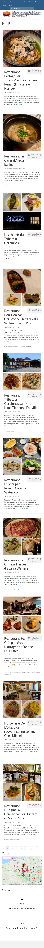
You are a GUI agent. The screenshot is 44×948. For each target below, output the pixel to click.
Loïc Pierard (16, 839)
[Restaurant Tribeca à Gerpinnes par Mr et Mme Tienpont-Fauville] (22, 372)
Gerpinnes (7, 431)
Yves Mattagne (7, 674)
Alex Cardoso (8, 185)
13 (31, 848)
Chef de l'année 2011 (14, 346)
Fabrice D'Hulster (14, 672)
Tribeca (12, 431)
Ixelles (22, 185)
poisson (28, 672)
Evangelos (7, 589)
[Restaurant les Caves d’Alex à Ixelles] (22, 133)
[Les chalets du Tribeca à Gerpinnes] (22, 211)
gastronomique (21, 672)
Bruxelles (7, 672)
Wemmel (31, 589)
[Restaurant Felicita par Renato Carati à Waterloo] (22, 456)
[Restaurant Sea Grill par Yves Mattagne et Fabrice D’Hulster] (22, 615)
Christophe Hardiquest (25, 346)
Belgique (15, 168)
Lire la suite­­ (18, 104)
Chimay (11, 839)
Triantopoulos (25, 589)
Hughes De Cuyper (16, 185)
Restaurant (32, 672)
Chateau (7, 839)
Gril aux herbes (14, 589)
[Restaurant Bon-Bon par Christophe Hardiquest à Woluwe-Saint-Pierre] (22, 287)
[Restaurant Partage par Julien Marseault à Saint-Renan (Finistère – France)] (22, 48)
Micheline (7, 757)
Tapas (19, 589)
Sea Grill (38, 672)
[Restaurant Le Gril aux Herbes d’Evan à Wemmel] (22, 536)
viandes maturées (29, 185)
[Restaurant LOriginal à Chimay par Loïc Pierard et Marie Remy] (22, 782)
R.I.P (14, 92)
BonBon (7, 346)
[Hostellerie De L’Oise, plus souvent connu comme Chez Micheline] (22, 700)
